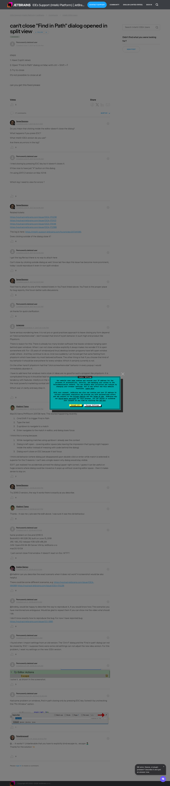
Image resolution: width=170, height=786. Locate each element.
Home (19, 4)
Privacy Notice (79, 397)
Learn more (89, 389)
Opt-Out (102, 401)
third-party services (67, 399)
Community (114, 5)
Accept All (75, 405)
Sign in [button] (149, 5)
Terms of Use (98, 397)
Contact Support (97, 5)
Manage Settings (92, 405)
